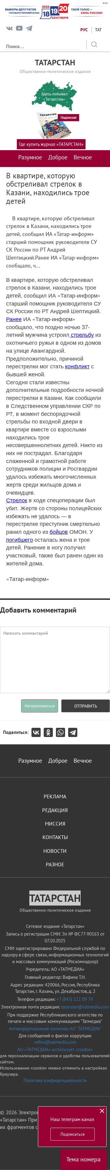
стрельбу (81, 334)
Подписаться (73, 1134)
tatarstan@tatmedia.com (85, 1007)
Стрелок (16, 500)
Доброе (58, 157)
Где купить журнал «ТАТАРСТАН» (51, 144)
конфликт (77, 366)
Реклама (55, 796)
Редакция (55, 810)
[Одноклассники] (50, 732)
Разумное (30, 157)
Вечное (83, 157)
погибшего (19, 539)
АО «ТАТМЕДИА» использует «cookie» (55, 1049)
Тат (98, 29)
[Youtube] (19, 29)
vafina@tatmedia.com (55, 1042)
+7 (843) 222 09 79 (75, 999)
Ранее (14, 319)
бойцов (59, 531)
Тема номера (83, 1159)
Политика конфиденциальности (55, 1080)
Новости (55, 851)
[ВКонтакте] (37, 732)
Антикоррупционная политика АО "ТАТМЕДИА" (55, 1028)
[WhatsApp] (62, 732)
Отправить (85, 706)
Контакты (55, 837)
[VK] (9, 29)
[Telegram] (29, 29)
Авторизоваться (39, 705)
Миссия (55, 823)
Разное (55, 864)
